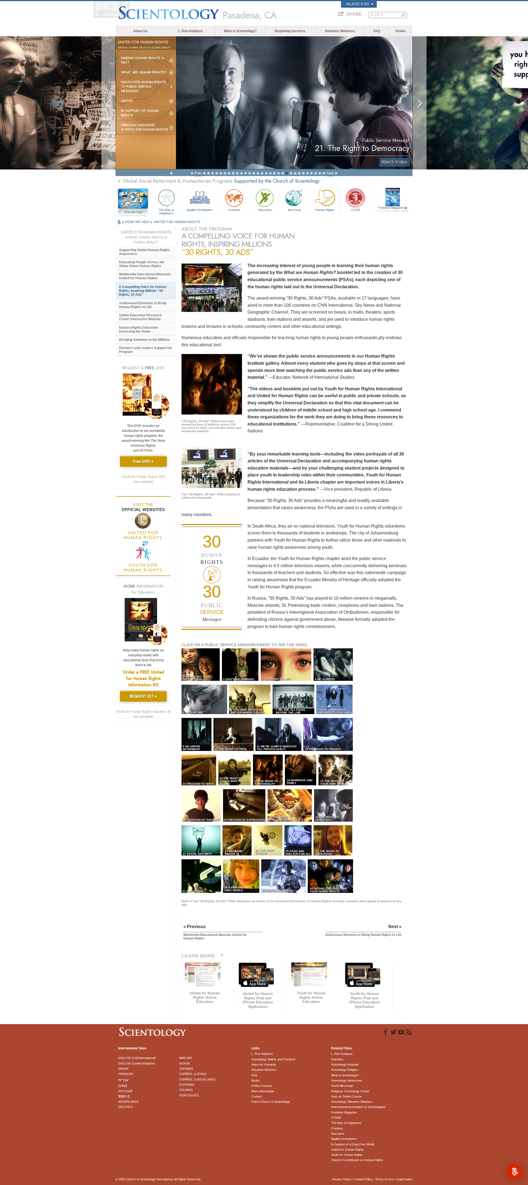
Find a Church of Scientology (270, 1101)
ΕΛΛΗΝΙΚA (186, 1084)
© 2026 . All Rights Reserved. (158, 1179)
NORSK (184, 1063)
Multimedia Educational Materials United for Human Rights (145, 276)
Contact (256, 1096)
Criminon (234, 210)
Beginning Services (290, 31)
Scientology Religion (344, 1069)
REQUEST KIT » (143, 696)
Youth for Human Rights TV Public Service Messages (143, 87)
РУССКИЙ (125, 1091)
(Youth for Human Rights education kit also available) (143, 714)
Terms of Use (384, 1179)
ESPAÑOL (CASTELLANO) (197, 1079)
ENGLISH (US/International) (137, 1058)
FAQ (376, 31)
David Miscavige (342, 1085)
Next (330, 173)
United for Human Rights (347, 1149)
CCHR (355, 210)
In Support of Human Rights (140, 113)
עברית (123, 1080)
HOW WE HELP (137, 221)
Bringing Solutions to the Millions (144, 340)
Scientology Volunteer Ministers (352, 1101)
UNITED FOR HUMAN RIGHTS (176, 221)
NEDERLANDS (128, 1101)
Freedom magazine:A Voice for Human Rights (144, 127)
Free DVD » (143, 461)
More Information (262, 1091)
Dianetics (337, 1059)
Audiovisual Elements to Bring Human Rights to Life (142, 305)
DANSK (123, 1068)
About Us (140, 31)
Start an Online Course (346, 1096)
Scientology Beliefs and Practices (273, 1059)
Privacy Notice (341, 1179)
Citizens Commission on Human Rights (357, 1160)
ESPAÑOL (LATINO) (193, 1074)
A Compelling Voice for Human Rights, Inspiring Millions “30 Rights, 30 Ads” (142, 291)
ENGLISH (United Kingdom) (136, 1063)
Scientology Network (345, 1064)
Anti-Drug (294, 210)
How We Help (133, 212)
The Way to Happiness (166, 211)
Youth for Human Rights (347, 1154)
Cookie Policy (363, 1179)
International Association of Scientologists (358, 1107)
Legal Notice (404, 1179)
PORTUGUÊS (189, 1095)
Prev (198, 173)
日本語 (122, 1085)
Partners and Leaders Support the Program (145, 350)
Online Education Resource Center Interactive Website (140, 317)
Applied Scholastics (200, 210)
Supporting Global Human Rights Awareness (144, 252)
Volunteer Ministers (340, 31)
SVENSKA (186, 1068)
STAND (336, 1117)
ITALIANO (186, 1089)
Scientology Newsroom (346, 1080)
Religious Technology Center (350, 1091)
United (127, 100)
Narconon (264, 210)
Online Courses (261, 1085)
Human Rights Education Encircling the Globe (138, 329)
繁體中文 (124, 1096)
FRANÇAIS (125, 1074)
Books (401, 31)
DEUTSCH (125, 1107)
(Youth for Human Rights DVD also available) (143, 479)
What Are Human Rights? (144, 72)
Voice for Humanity (263, 1064)
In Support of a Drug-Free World (352, 1144)
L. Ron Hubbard (190, 31)
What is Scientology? (240, 31)
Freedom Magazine (393, 209)
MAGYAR (185, 1058)
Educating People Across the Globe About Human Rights (141, 264)
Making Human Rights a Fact (142, 60)
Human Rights (324, 210)
